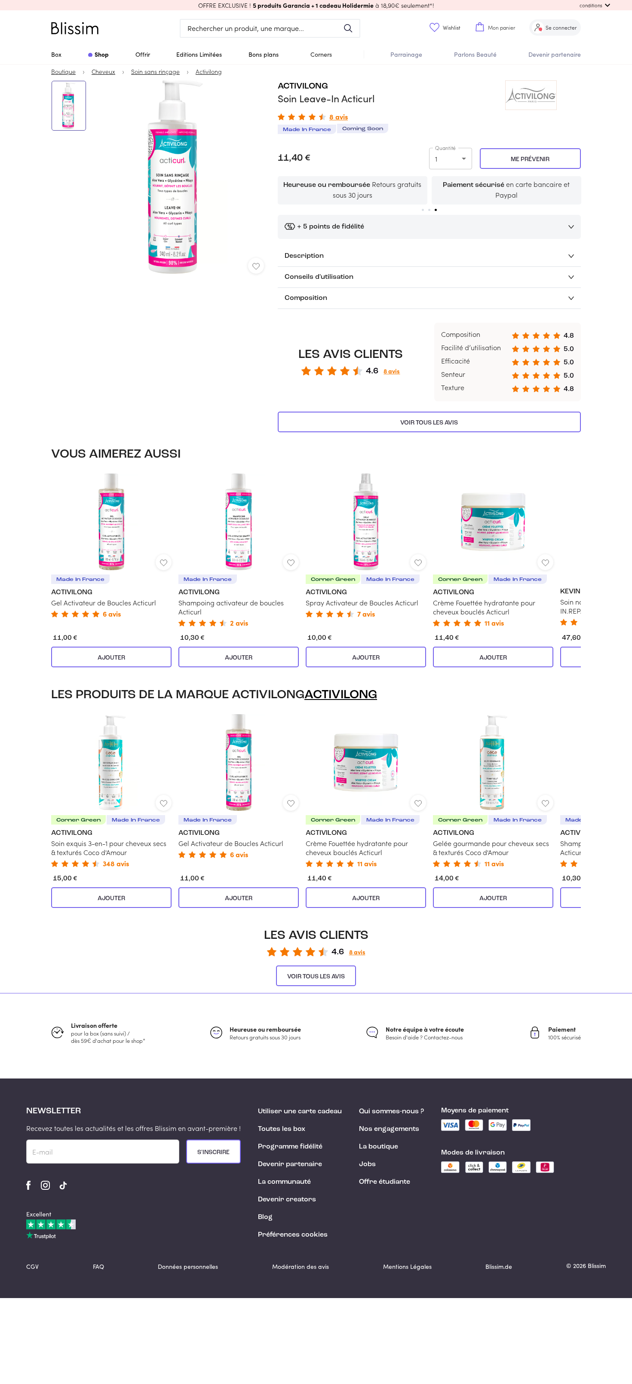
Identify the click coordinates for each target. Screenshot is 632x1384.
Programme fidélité (290, 1146)
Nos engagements (389, 1129)
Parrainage (406, 54)
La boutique (378, 1146)
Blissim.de (498, 1266)
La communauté (284, 1182)
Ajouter (111, 658)
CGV (32, 1266)
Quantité (445, 147)
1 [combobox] (436, 158)
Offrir (142, 54)
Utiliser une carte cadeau (300, 1111)
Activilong (303, 86)
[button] (316, 5)
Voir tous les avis (429, 423)
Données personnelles (188, 1266)
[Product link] (111, 545)
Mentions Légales (407, 1266)
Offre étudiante (384, 1182)
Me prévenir (530, 159)
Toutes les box (281, 1129)
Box (56, 54)
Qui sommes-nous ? (391, 1111)
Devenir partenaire (554, 54)
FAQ (98, 1266)
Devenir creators (287, 1199)
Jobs (367, 1164)
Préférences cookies (293, 1234)
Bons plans (264, 54)
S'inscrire (213, 1152)
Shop (102, 54)
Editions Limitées (199, 54)
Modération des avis (300, 1266)
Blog (265, 1217)
